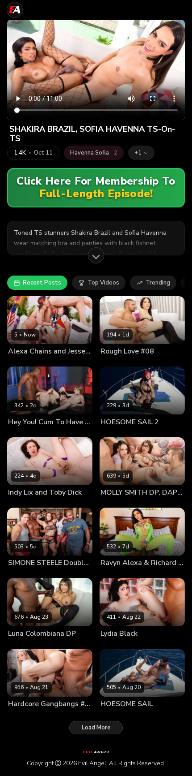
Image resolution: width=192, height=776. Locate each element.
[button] (141, 153)
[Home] (14, 9)
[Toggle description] (96, 255)
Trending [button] (158, 283)
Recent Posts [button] (42, 283)
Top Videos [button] (103, 283)
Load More (96, 728)
